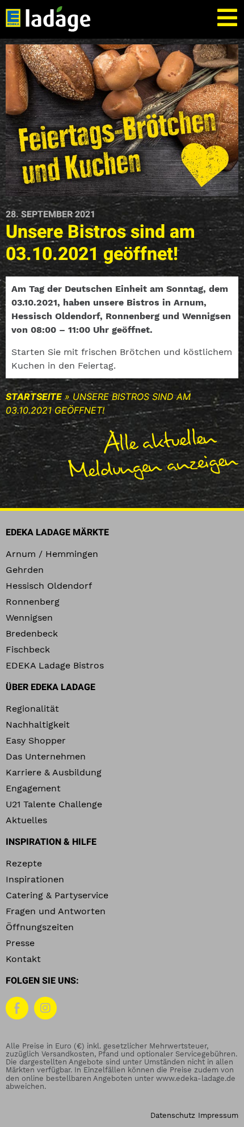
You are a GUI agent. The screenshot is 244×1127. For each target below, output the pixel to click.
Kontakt (23, 958)
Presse (20, 943)
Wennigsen (29, 617)
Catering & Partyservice (57, 895)
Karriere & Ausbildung (54, 772)
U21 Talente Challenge (54, 804)
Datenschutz (172, 1115)
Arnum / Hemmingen (52, 553)
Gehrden (25, 569)
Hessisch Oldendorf (49, 585)
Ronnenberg (33, 601)
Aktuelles (26, 820)
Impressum (218, 1115)
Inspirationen (35, 879)
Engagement (33, 788)
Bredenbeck (32, 633)
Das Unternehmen (46, 756)
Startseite (34, 396)
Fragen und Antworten (56, 911)
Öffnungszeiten (40, 927)
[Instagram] (45, 1008)
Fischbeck (28, 649)
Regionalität (32, 708)
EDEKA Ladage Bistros (55, 665)
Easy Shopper (36, 740)
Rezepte (24, 863)
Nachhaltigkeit (38, 724)
